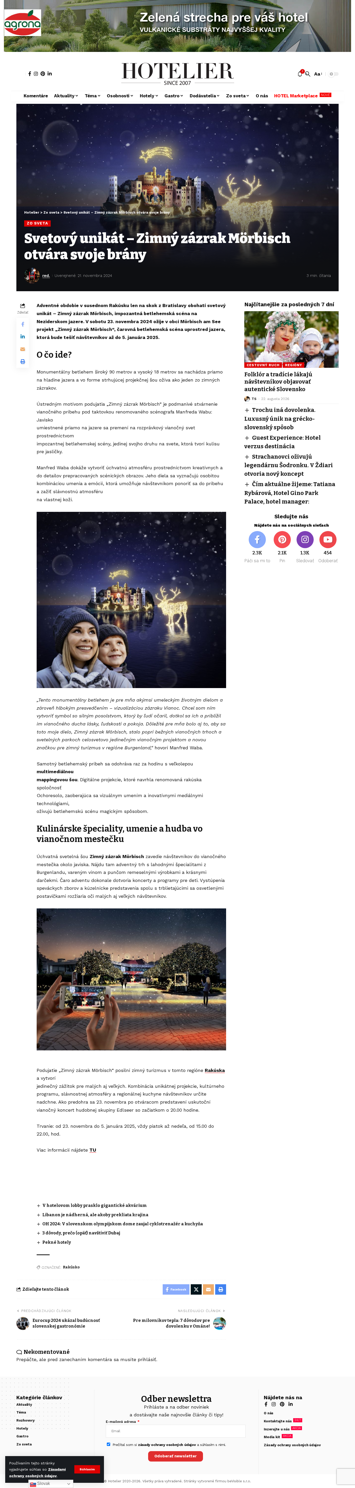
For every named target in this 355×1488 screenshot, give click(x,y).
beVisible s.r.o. (239, 1481)
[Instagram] (35, 73)
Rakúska (215, 1070)
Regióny (293, 365)
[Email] (22, 349)
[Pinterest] (42, 73)
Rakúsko (71, 1267)
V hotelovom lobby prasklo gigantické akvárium (94, 1205)
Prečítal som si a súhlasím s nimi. (169, 1445)
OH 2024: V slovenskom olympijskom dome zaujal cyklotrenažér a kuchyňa (122, 1223)
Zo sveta (37, 223)
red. (46, 275)
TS (254, 399)
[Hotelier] (177, 74)
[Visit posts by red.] (32, 275)
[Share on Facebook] (22, 324)
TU (92, 1150)
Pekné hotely (56, 1242)
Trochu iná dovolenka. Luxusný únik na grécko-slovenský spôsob (279, 419)
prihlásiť (147, 1359)
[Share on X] (196, 1289)
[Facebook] (29, 73)
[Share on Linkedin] (22, 336)
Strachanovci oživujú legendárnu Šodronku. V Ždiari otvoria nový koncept (288, 465)
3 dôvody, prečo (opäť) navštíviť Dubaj (81, 1233)
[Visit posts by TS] (247, 399)
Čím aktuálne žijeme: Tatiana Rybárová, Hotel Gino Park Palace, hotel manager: (289, 493)
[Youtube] (328, 547)
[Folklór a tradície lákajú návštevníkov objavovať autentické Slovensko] (291, 339)
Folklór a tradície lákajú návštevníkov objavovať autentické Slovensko (278, 382)
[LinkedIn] (49, 73)
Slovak (43, 1483)
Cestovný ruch (263, 365)
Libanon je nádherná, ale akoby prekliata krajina (95, 1214)
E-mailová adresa (121, 1422)
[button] (87, 1469)
